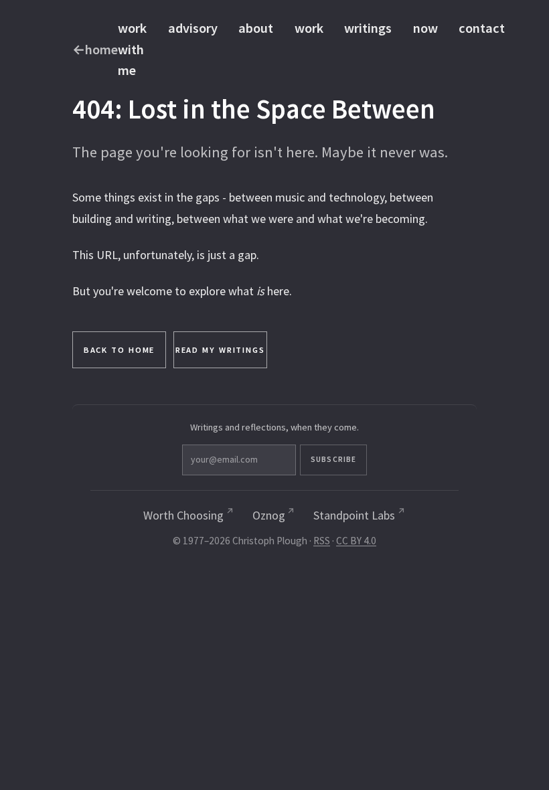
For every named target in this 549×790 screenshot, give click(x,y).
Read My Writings (220, 350)
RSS (321, 540)
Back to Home (119, 350)
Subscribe (333, 459)
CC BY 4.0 (356, 540)
